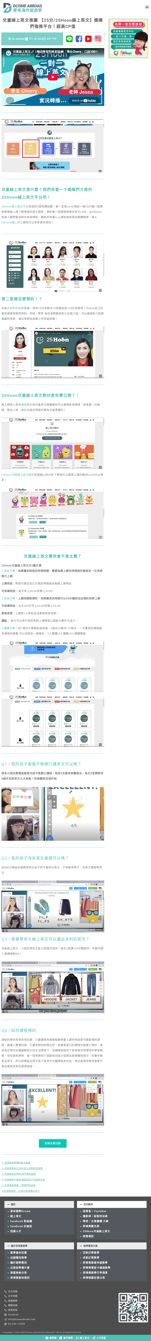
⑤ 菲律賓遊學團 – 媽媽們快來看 (18, 1185)
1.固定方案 (8, 570)
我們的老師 (17, 308)
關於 (13, 1204)
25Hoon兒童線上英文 (96, 1231)
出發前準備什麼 (20, 1267)
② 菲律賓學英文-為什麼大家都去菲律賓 (22, 1168)
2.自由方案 (8, 598)
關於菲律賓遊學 (19, 1245)
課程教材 (26, 404)
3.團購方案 (8, 628)
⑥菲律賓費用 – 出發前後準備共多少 (20, 1191)
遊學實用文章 (90, 1245)
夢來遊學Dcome (21, 1211)
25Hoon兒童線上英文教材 (17, 474)
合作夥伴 (88, 1204)
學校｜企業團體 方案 (96, 1221)
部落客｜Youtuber (95, 1211)
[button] (147, 7)
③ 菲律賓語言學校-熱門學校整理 (18, 1174)
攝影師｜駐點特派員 (95, 1216)
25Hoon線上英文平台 (15, 206)
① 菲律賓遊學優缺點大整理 (15, 1162)
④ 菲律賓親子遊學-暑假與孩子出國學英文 (23, 1179)
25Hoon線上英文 (12, 222)
